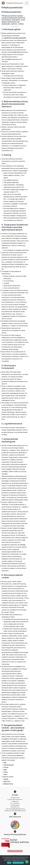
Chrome (5, 767)
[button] (15, 851)
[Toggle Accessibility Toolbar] (27, 862)
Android (5, 779)
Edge (4, 762)
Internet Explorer (8, 765)
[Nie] (28, 860)
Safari (5, 769)
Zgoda (9, 862)
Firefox (5, 772)
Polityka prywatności (18, 862)
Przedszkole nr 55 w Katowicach (14, 3)
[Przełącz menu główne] (26, 3)
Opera (5, 774)
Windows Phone (8, 784)
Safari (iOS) (6, 781)
